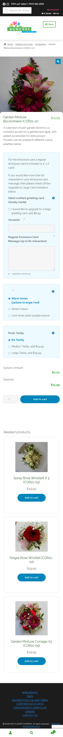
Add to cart (40, 399)
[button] (58, 61)
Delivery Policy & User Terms (30, 700)
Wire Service (30, 692)
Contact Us (29, 715)
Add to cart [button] (31, 497)
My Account (53, 10)
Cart (48, 730)
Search (31, 733)
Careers (30, 711)
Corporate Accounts (30, 704)
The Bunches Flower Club (29, 707)
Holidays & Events (24, 44)
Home (10, 44)
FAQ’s (30, 696)
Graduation (40, 44)
